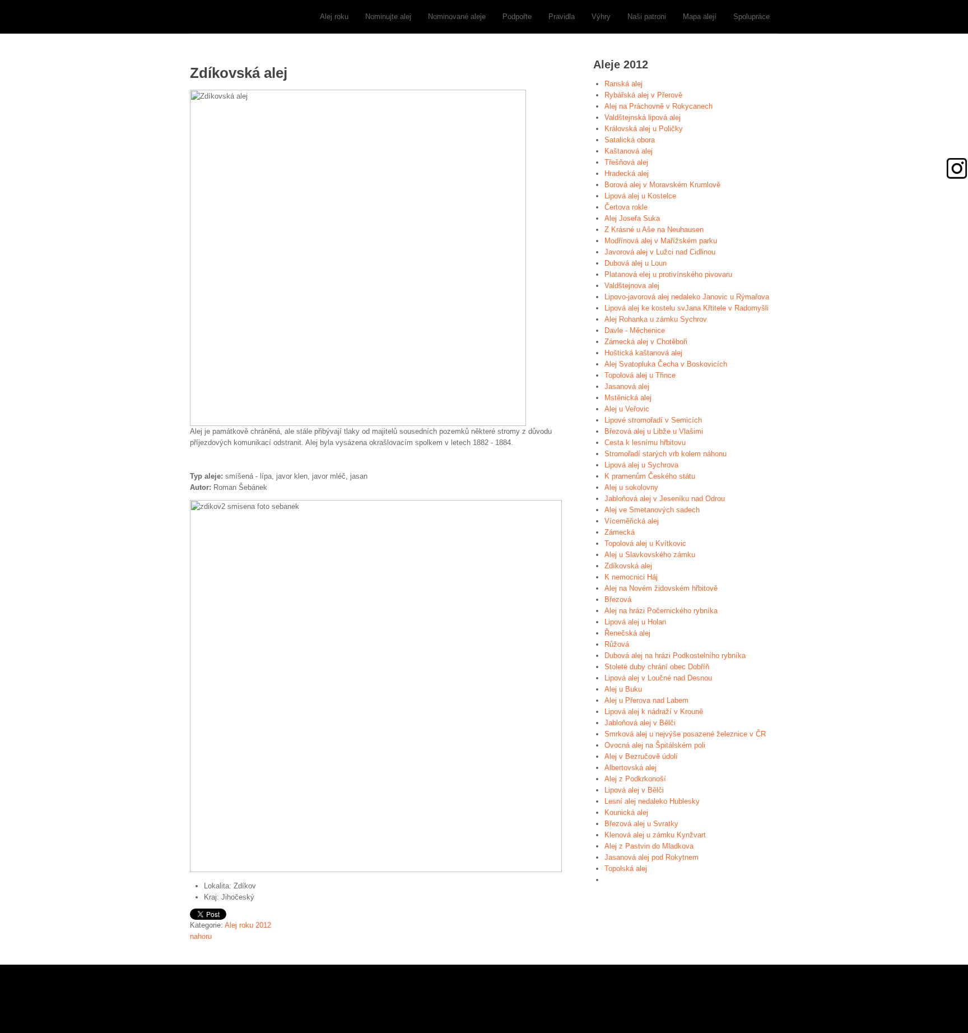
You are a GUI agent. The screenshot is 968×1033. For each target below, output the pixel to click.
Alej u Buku (623, 689)
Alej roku (334, 16)
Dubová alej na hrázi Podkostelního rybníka (675, 655)
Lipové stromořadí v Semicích (653, 420)
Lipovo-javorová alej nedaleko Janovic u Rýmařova (686, 297)
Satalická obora (629, 140)
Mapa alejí (699, 16)
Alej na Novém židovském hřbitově (661, 588)
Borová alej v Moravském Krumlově (662, 184)
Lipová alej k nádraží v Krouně (653, 711)
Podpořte (517, 16)
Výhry (601, 16)
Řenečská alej (627, 633)
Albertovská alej (630, 767)
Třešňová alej (626, 162)
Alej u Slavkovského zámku (649, 554)
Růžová (616, 644)
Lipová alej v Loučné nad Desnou (658, 678)
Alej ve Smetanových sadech (652, 510)
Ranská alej (623, 84)
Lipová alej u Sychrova (641, 465)
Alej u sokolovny (631, 487)
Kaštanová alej (628, 151)
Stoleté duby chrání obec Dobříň (656, 667)
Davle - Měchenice (634, 330)
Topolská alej (625, 868)
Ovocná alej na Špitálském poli (654, 745)
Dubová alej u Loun (635, 263)
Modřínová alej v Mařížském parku (660, 241)
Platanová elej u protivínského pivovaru (668, 274)
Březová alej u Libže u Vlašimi (653, 431)
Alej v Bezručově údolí (641, 756)
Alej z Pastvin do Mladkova (649, 846)
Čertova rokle (626, 207)
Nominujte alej (388, 16)
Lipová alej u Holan (635, 622)
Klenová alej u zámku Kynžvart (655, 835)
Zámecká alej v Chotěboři (645, 341)
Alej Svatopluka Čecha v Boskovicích (665, 364)
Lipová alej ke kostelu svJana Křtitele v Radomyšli (686, 308)
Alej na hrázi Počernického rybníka (661, 610)
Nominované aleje (457, 16)
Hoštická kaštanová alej (643, 353)
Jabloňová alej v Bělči (640, 723)
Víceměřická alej (631, 521)
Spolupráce (751, 16)
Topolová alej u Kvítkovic (645, 543)
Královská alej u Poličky (643, 128)
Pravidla (561, 16)
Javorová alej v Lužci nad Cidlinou (659, 252)
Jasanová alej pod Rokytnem (651, 857)
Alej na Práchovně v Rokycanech (658, 106)
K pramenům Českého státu (649, 476)
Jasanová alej (626, 386)
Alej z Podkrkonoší (635, 779)
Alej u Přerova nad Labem (646, 700)
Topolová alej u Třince (640, 375)
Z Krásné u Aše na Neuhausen (654, 229)
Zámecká (619, 532)
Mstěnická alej (627, 397)
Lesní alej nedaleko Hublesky (652, 801)
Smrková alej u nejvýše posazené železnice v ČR (685, 734)
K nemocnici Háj (631, 577)
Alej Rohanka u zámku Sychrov (655, 319)
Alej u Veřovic (626, 409)
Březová (617, 599)
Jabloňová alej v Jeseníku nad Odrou (664, 498)
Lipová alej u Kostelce (640, 196)
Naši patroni (646, 16)
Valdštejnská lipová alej (642, 117)
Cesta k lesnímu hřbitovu (645, 442)
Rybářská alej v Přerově (643, 95)
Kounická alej (626, 812)
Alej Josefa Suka (632, 218)
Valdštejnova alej (631, 285)
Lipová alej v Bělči (634, 790)
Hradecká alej (626, 173)
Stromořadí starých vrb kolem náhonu (665, 454)
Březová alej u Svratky (641, 823)
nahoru (201, 936)
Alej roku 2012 (248, 925)
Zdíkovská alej (628, 566)
